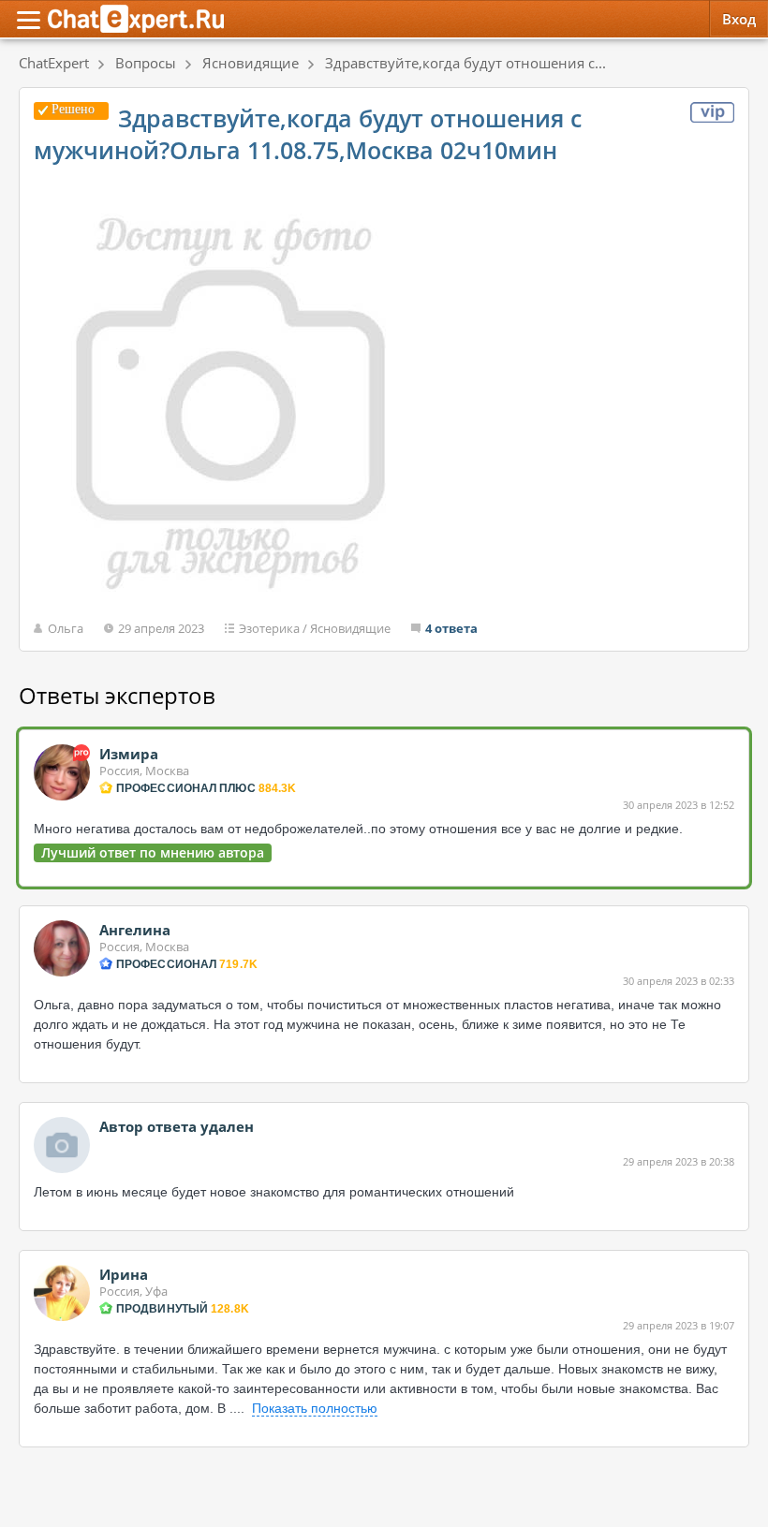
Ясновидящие (350, 628)
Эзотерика (269, 628)
